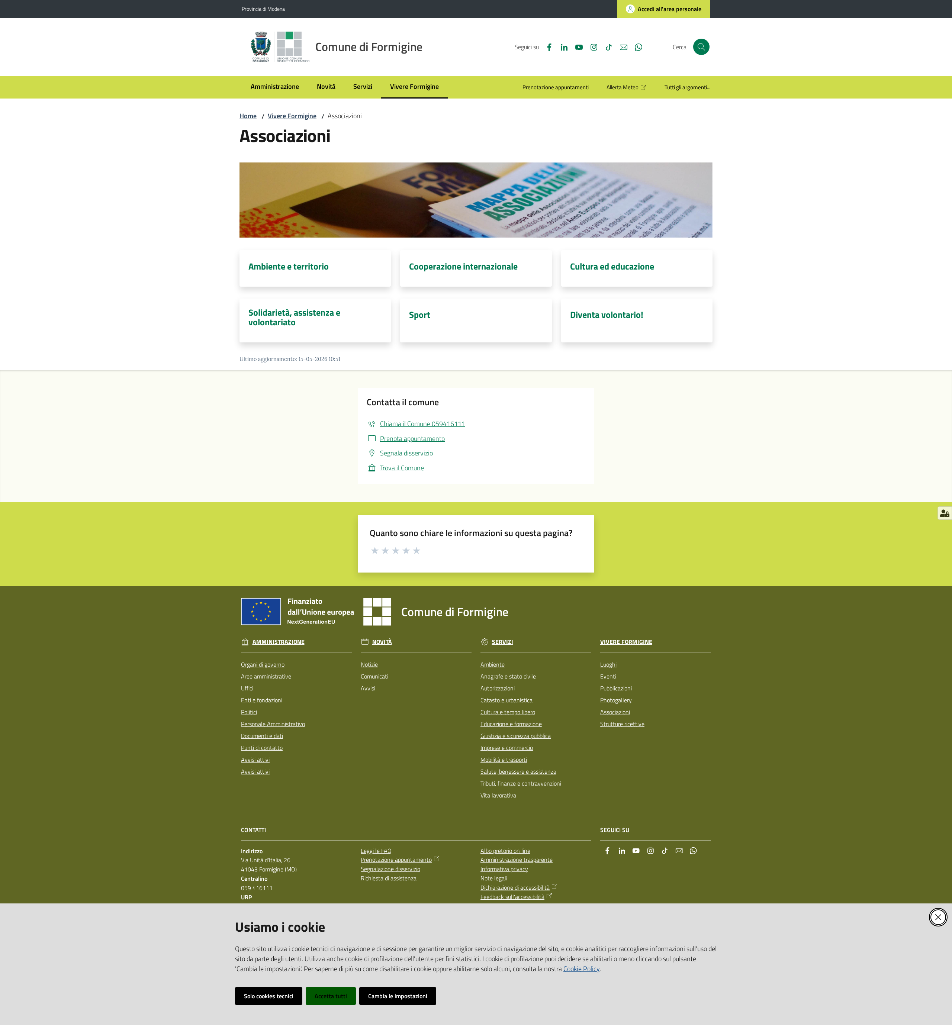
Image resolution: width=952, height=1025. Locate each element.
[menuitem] (275, 87)
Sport (419, 314)
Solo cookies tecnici (268, 996)
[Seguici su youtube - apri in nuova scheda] (576, 46)
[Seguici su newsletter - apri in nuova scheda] (620, 46)
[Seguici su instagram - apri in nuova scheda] (590, 46)
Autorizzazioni (497, 688)
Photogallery (616, 700)
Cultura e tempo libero (507, 711)
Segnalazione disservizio (390, 868)
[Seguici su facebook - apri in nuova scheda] (546, 46)
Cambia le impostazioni (397, 996)
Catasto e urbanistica (506, 700)
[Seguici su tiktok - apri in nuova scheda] (605, 46)
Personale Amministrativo (273, 723)
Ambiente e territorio (288, 266)
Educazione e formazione (511, 723)
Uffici (247, 688)
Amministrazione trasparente (516, 859)
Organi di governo (262, 664)
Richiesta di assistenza (388, 878)
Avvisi (368, 688)
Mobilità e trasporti (503, 759)
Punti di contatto (262, 747)
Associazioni (615, 711)
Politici (249, 711)
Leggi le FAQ (376, 850)
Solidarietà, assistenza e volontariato (294, 317)
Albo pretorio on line (505, 850)
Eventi (608, 676)
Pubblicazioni (616, 688)
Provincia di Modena (263, 9)
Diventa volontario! (606, 314)
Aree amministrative (266, 676)
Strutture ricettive (622, 723)
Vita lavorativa (498, 795)
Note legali (493, 878)
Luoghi (608, 664)
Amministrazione (279, 642)
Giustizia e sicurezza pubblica (515, 735)
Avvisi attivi (255, 759)
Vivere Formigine (292, 116)
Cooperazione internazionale (463, 266)
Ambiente (492, 664)
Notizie (369, 664)
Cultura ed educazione (612, 266)
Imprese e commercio (506, 747)
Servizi (502, 642)
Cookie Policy (581, 969)
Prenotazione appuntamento (396, 859)
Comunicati (374, 676)
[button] (701, 47)
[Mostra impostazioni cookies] (944, 513)
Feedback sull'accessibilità (512, 896)
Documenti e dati (262, 735)
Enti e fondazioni (261, 700)
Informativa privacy (504, 868)
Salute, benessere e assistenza (518, 771)
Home (248, 116)
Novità (382, 642)
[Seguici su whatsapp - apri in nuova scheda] (635, 46)
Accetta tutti (331, 996)
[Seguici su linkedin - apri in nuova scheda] (561, 46)
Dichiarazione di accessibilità (515, 887)
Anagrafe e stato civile (508, 676)
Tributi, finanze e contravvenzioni (520, 783)
